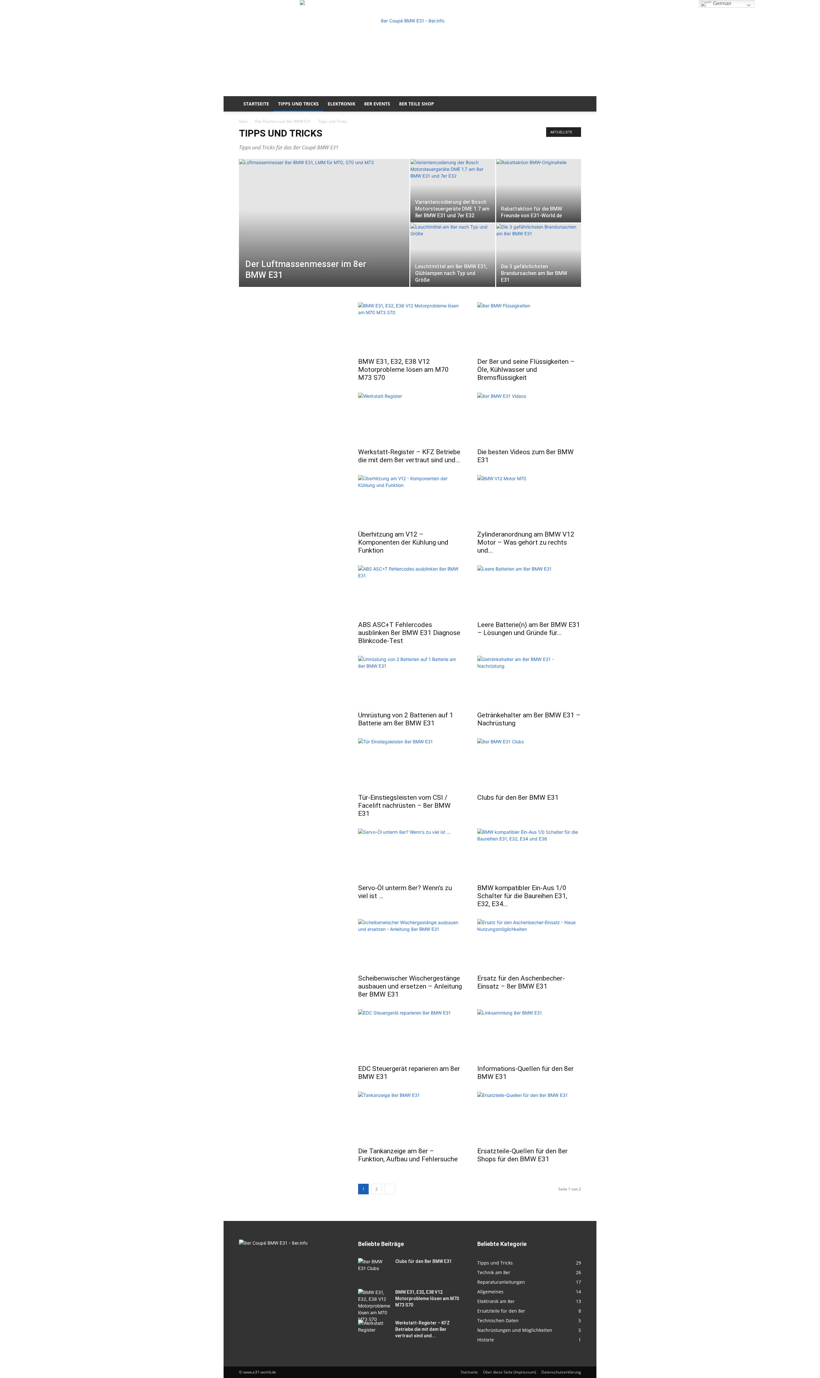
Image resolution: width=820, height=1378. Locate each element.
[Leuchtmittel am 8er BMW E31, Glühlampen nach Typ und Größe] (452, 255)
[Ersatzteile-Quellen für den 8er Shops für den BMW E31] (529, 1117)
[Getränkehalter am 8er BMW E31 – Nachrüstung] (529, 681)
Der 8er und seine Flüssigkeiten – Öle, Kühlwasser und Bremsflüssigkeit (526, 369)
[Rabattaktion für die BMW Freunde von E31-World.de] (538, 190)
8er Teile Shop (416, 104)
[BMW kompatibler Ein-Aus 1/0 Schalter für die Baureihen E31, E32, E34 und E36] (529, 854)
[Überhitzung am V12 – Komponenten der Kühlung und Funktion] (410, 500)
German (721, 3)
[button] (573, 104)
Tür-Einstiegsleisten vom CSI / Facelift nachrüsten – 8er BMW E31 (404, 805)
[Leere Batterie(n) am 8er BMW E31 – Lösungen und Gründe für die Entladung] (529, 591)
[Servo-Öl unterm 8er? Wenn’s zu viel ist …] (410, 854)
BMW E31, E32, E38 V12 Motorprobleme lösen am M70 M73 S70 (403, 369)
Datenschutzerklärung (561, 1372)
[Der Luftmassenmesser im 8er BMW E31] (324, 233)
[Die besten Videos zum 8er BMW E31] (529, 418)
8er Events (377, 104)
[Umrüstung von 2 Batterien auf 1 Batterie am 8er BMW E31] (410, 681)
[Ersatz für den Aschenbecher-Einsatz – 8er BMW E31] (529, 944)
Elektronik (341, 104)
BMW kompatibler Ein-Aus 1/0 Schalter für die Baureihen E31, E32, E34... (522, 896)
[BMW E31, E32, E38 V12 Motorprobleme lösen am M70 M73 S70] (410, 328)
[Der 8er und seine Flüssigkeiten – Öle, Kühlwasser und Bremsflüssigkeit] (529, 328)
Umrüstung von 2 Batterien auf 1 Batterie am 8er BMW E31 (405, 719)
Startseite (256, 104)
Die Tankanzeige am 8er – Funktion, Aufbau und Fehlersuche (408, 1155)
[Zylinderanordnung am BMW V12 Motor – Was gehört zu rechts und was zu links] (529, 500)
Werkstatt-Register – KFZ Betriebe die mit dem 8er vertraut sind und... (409, 456)
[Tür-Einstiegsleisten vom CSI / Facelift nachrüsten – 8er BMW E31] (410, 763)
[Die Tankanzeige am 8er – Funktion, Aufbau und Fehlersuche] (410, 1117)
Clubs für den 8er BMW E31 (518, 797)
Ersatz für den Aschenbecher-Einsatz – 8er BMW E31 (521, 982)
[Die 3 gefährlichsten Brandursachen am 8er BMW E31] (538, 255)
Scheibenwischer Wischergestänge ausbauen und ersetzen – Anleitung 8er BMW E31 (410, 986)
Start (243, 121)
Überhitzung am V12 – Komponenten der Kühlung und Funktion (403, 542)
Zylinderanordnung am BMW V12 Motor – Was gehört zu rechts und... (525, 542)
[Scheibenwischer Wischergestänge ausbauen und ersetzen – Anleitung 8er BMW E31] (410, 944)
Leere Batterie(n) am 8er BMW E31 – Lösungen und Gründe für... (528, 629)
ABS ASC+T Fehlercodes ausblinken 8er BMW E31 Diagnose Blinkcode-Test (409, 633)
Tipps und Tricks (298, 104)
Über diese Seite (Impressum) (509, 1372)
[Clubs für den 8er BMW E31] (529, 763)
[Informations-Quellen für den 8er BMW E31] (529, 1035)
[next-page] (389, 1189)
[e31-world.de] (410, 48)
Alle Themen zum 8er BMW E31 (283, 121)
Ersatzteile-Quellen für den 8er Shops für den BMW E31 (522, 1155)
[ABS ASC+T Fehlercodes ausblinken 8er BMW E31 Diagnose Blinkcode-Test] (410, 591)
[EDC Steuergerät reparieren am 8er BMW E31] (410, 1035)
